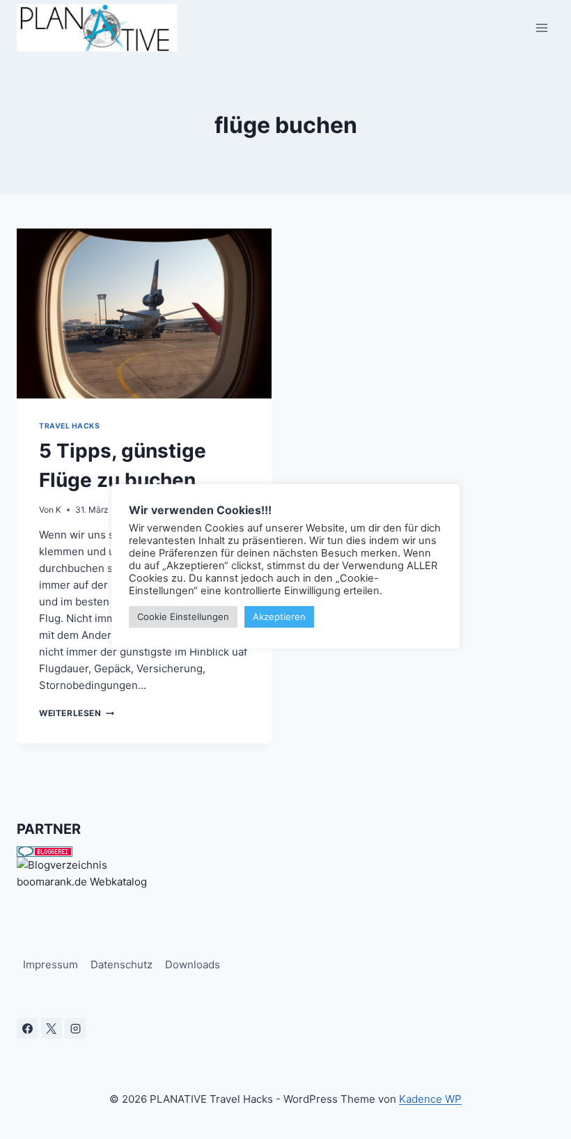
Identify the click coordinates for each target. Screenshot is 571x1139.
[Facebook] (27, 1028)
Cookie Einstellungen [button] (183, 616)
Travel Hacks (69, 426)
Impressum (50, 964)
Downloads (192, 964)
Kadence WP (430, 1099)
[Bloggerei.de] (285, 851)
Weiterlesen (76, 713)
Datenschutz (121, 964)
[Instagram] (75, 1028)
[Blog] (285, 865)
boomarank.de (52, 881)
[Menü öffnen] (541, 27)
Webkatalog (118, 881)
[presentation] (144, 313)
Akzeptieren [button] (279, 616)
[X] (51, 1028)
